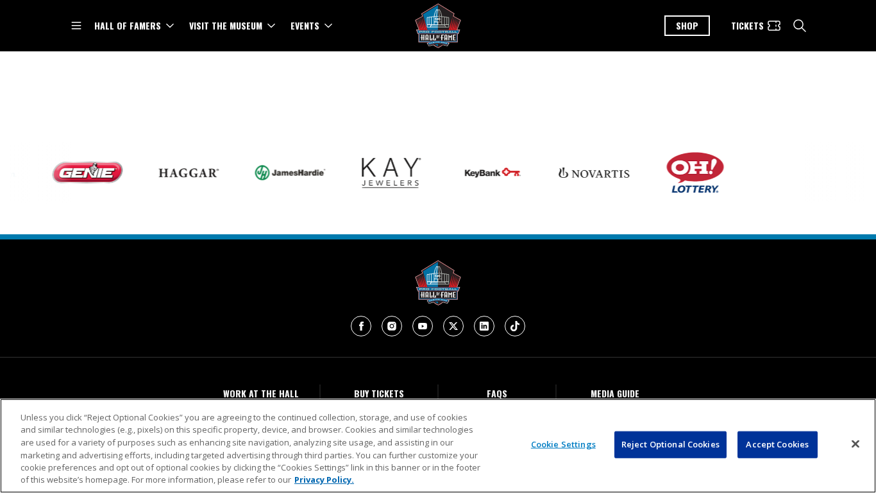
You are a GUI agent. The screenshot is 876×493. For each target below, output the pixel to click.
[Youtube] (422, 326)
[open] (76, 25)
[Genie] (80, 173)
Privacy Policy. (324, 479)
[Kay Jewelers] (384, 173)
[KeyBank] (485, 173)
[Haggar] (181, 172)
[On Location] (789, 173)
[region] (438, 446)
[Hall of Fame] (438, 283)
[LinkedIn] (484, 326)
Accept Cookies (777, 444)
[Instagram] (392, 326)
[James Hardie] (283, 172)
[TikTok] (515, 326)
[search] (799, 25)
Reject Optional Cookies (670, 444)
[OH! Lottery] (688, 173)
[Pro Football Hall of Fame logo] (438, 26)
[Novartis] (587, 173)
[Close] (855, 444)
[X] (453, 326)
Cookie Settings (563, 444)
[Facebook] (361, 326)
